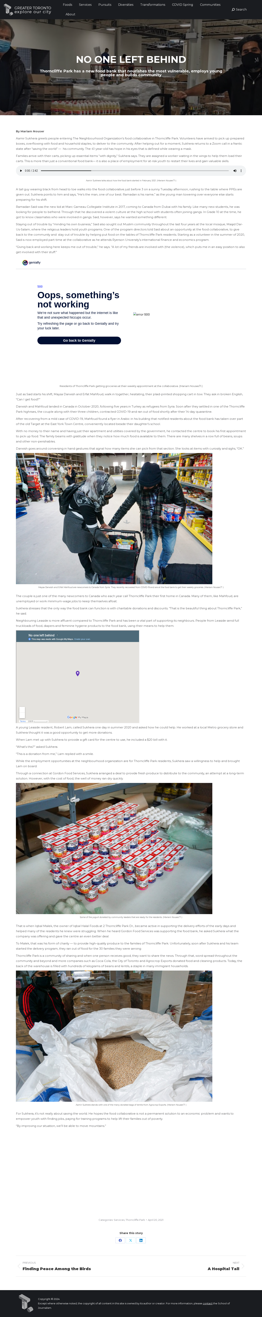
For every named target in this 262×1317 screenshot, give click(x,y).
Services (119, 1219)
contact (208, 1303)
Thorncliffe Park (135, 1219)
